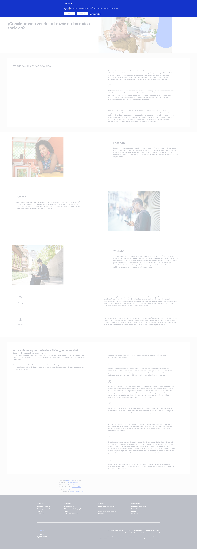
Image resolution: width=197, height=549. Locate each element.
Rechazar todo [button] (82, 13)
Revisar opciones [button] (94, 13)
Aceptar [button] (69, 13)
